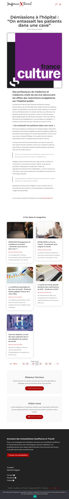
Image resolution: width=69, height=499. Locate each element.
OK (35, 496)
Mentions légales (13, 470)
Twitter (9, 480)
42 (40, 364)
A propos (10, 467)
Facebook (10, 478)
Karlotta (51, 488)
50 (46, 364)
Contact (10, 475)
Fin (58, 364)
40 (33, 364)
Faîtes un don (36, 417)
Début (15, 364)
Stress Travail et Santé (34, 29)
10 (23, 364)
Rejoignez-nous (35, 388)
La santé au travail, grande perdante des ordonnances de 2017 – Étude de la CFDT (48, 287)
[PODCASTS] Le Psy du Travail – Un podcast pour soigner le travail (47, 244)
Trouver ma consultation (18, 455)
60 (50, 364)
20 (27, 364)
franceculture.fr (47, 198)
